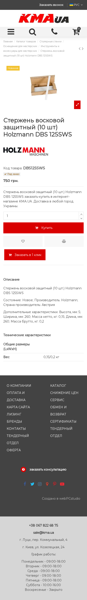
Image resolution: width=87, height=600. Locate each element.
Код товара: (12, 168)
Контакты (16, 429)
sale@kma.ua (43, 533)
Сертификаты (63, 421)
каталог (58, 386)
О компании (19, 386)
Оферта (14, 450)
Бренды (14, 421)
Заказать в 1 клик (27, 255)
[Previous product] (80, 48)
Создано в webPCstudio (61, 499)
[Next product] (83, 48)
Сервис (57, 400)
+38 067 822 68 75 (43, 525)
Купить (46, 228)
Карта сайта (18, 407)
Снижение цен (64, 393)
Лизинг (14, 414)
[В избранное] (23, 241)
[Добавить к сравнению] (64, 241)
